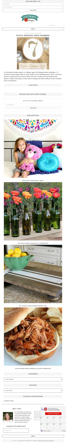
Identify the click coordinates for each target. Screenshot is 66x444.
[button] (33, 29)
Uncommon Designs (33, 18)
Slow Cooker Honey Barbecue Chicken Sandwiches (33, 368)
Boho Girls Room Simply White (33, 180)
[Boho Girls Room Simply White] (33, 148)
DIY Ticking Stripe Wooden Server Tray (33, 306)
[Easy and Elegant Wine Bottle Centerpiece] (33, 211)
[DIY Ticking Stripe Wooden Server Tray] (33, 274)
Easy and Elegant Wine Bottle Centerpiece (33, 243)
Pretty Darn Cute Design (46, 440)
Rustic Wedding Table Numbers (33, 35)
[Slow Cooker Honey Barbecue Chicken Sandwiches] (33, 336)
